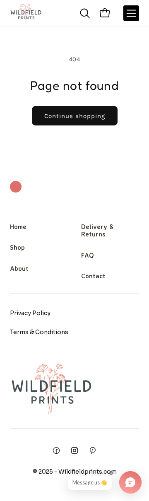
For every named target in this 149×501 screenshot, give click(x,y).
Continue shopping (74, 116)
